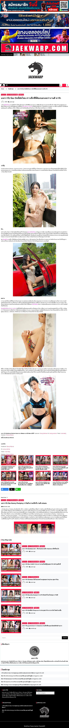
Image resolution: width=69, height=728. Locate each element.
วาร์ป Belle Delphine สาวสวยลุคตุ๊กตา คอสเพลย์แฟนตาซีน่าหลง (8, 468)
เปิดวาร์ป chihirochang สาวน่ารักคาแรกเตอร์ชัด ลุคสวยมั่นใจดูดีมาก (17, 676)
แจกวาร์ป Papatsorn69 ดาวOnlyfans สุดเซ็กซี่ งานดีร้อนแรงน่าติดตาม (60, 468)
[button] (60, 85)
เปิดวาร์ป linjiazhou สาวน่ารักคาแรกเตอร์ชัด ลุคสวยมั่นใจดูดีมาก (16, 681)
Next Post (3, 497)
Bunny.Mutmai (43, 433)
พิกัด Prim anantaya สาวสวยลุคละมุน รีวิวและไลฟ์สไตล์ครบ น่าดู (48, 55)
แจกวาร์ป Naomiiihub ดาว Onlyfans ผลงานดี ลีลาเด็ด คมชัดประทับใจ (43, 483)
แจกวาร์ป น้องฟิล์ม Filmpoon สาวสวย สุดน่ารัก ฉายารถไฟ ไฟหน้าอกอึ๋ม (41, 610)
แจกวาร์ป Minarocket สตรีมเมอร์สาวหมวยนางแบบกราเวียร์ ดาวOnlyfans (60, 483)
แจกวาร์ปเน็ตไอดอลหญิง (12, 94)
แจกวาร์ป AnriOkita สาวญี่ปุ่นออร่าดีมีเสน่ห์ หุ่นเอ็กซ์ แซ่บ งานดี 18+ (25, 468)
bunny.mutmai (53, 433)
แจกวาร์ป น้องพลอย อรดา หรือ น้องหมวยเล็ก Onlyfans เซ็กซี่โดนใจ (40, 548)
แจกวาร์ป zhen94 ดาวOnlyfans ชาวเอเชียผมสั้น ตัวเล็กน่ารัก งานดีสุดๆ (25, 483)
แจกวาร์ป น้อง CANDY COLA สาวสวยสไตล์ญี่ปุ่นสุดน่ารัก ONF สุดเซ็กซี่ (41, 564)
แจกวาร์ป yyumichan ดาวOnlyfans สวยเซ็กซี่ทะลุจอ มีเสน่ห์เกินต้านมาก (42, 625)
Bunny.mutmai (9, 435)
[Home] (2, 85)
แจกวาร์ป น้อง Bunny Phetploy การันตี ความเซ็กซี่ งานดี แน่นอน (24, 503)
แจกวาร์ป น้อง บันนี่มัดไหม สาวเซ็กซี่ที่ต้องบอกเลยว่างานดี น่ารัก (31, 98)
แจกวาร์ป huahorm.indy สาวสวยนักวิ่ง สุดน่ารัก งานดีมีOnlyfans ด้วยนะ (8, 483)
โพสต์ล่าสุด (21, 94)
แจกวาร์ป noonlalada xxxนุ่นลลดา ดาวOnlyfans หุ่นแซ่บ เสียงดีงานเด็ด (43, 468)
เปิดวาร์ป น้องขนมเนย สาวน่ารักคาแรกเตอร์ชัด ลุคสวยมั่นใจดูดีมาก (17, 678)
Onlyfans (3, 94)
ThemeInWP (42, 726)
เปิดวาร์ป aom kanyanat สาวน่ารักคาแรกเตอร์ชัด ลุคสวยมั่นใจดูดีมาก (34, 55)
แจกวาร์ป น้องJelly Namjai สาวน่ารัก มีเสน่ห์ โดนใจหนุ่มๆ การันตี (40, 595)
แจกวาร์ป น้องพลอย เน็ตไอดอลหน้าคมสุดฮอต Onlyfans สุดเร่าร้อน (40, 579)
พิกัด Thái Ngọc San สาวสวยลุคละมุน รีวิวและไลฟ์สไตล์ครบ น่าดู (20, 55)
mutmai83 (63, 433)
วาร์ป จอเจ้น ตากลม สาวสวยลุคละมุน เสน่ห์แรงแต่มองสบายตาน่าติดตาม (18, 673)
